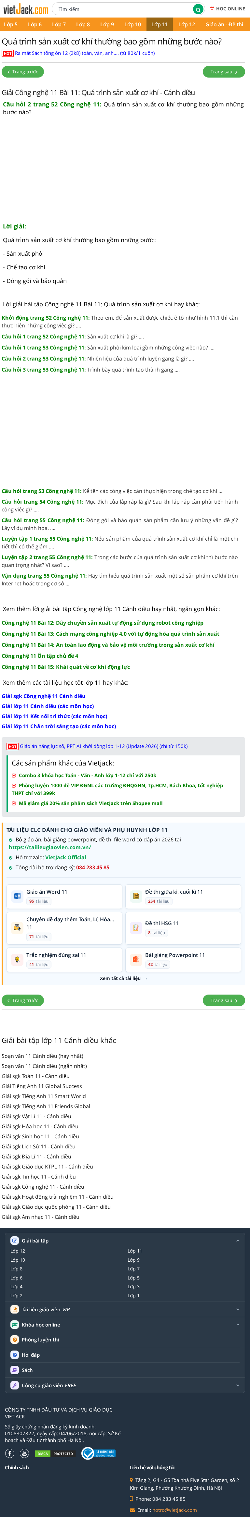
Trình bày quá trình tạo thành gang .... (91, 369)
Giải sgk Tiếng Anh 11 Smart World (44, 1096)
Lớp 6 (35, 24)
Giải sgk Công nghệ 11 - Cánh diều (43, 1186)
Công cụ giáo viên (49, 1385)
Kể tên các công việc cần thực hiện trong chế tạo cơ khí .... (113, 491)
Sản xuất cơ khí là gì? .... (73, 336)
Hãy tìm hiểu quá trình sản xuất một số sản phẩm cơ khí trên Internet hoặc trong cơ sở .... (120, 579)
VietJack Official (65, 857)
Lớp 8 (83, 24)
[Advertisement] (123, 172)
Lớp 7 (59, 24)
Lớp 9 (107, 24)
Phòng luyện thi (40, 1339)
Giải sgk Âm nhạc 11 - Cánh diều (40, 1216)
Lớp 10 (132, 24)
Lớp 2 (16, 1296)
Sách (27, 1370)
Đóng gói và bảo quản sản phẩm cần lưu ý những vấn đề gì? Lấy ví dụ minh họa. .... (120, 524)
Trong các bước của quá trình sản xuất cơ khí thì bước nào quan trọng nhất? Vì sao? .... (120, 561)
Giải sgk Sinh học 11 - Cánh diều (40, 1136)
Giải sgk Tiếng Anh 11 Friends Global (46, 1106)
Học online (230, 9)
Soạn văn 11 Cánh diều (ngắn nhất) (44, 1066)
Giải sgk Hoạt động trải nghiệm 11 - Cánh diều (58, 1196)
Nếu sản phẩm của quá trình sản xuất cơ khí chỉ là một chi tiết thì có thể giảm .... (120, 542)
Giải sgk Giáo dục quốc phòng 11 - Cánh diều (56, 1206)
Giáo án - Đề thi (224, 24)
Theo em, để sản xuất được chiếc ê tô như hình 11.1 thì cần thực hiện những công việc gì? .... (120, 321)
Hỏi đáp (31, 1355)
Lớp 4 (16, 1287)
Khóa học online (41, 1325)
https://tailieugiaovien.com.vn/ (50, 847)
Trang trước (24, 71)
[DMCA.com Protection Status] (55, 1453)
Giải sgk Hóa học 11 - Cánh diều (40, 1126)
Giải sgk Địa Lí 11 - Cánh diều (36, 1156)
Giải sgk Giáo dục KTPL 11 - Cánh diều (47, 1166)
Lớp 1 (134, 1296)
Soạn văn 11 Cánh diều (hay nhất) (42, 1055)
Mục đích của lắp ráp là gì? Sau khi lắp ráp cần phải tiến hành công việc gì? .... (120, 505)
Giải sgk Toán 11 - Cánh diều (36, 1076)
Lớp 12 (186, 24)
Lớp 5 (134, 1278)
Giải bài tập (35, 1241)
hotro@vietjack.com (174, 1510)
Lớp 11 (159, 24)
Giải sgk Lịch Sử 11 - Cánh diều (39, 1146)
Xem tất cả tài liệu (120, 978)
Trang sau (222, 71)
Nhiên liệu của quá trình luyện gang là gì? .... (98, 358)
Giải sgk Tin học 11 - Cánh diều (39, 1176)
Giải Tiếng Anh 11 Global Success (42, 1086)
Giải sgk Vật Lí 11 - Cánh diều (36, 1116)
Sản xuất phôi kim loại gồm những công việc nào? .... (108, 347)
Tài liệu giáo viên (45, 1309)
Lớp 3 (134, 1287)
